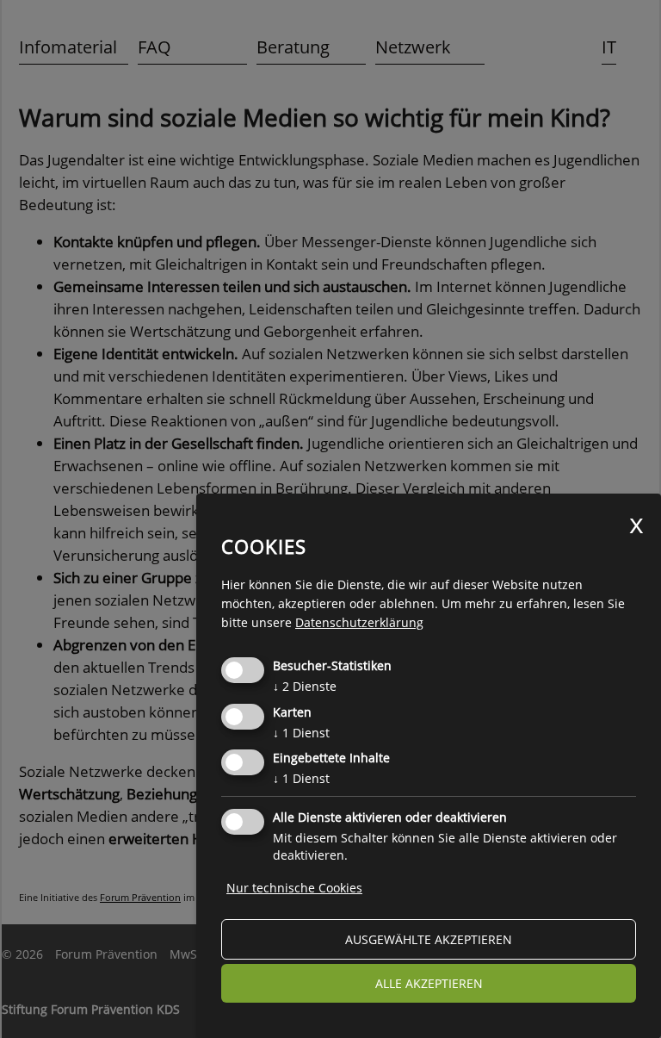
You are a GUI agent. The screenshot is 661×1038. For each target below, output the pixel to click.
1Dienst (301, 732)
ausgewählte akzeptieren (428, 939)
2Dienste (305, 686)
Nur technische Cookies (294, 888)
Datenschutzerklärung (359, 622)
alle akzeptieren (429, 983)
